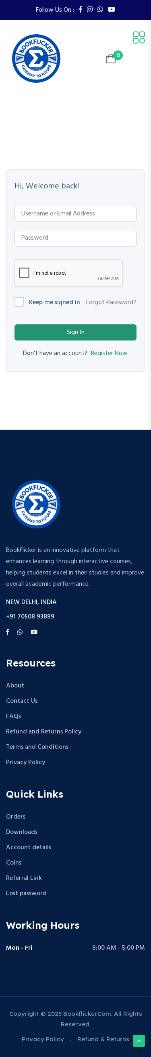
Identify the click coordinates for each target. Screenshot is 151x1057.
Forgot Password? (111, 302)
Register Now (109, 353)
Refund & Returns (103, 1039)
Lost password (26, 893)
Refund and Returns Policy (43, 732)
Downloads (21, 832)
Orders (15, 817)
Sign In (76, 332)
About (15, 686)
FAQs (13, 716)
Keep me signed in (54, 303)
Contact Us (21, 701)
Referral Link (24, 878)
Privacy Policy (25, 762)
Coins (13, 863)
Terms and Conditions (37, 747)
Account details (28, 847)
